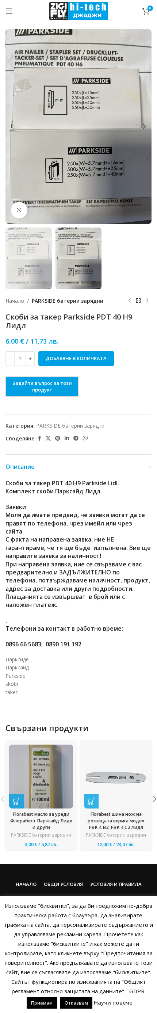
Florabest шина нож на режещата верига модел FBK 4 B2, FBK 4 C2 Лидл (116, 820)
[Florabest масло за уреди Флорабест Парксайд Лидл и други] (41, 777)
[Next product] (147, 301)
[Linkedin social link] (66, 438)
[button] (12, 126)
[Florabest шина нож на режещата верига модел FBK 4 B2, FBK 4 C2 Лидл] (116, 777)
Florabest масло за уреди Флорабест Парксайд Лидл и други (41, 820)
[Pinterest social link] (57, 438)
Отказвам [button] (76, 1002)
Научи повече (113, 1002)
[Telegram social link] (76, 438)
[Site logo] (78, 10)
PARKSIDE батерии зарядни (67, 300)
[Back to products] (138, 301)
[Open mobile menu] (9, 11)
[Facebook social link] (39, 438)
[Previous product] (129, 301)
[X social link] (48, 438)
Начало (14, 300)
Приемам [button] (42, 1002)
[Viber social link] (85, 438)
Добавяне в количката (76, 358)
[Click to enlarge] (19, 210)
